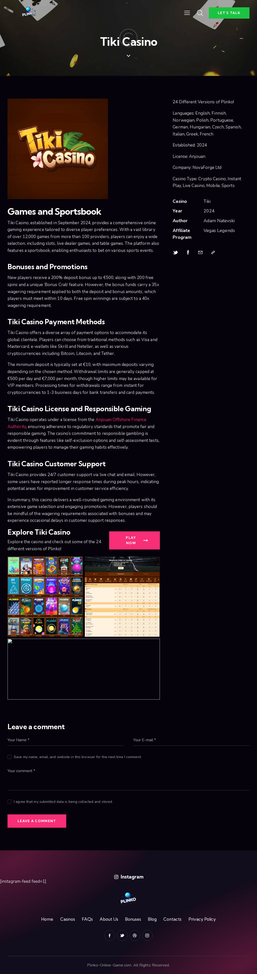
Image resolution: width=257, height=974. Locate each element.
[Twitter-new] (175, 252)
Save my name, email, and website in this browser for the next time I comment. (78, 757)
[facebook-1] (109, 935)
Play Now (131, 540)
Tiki (207, 201)
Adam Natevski (219, 221)
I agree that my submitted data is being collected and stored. (63, 801)
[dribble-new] (135, 935)
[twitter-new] (122, 935)
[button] (187, 12)
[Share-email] (200, 252)
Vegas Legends (219, 230)
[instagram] (147, 935)
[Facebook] (188, 252)
